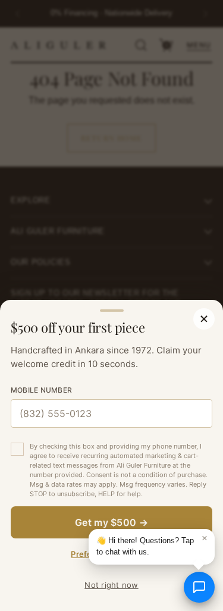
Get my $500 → (111, 522)
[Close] (204, 319)
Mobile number (41, 390)
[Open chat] (199, 587)
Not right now (111, 585)
